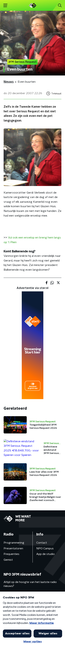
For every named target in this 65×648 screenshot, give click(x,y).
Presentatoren (13, 548)
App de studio (45, 554)
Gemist (8, 559)
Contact (41, 542)
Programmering (14, 542)
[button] (5, 5)
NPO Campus (45, 548)
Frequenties (11, 554)
